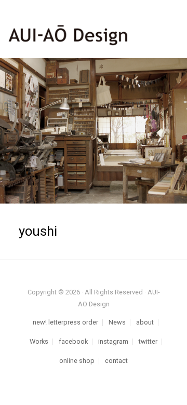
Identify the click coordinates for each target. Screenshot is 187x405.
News (117, 322)
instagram (113, 342)
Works (39, 342)
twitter (148, 342)
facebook (73, 342)
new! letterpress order (65, 322)
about (145, 322)
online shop (77, 361)
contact (116, 361)
